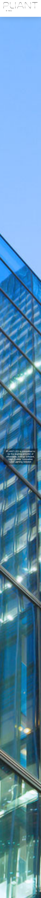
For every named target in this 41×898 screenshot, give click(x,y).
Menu (10, 11)
